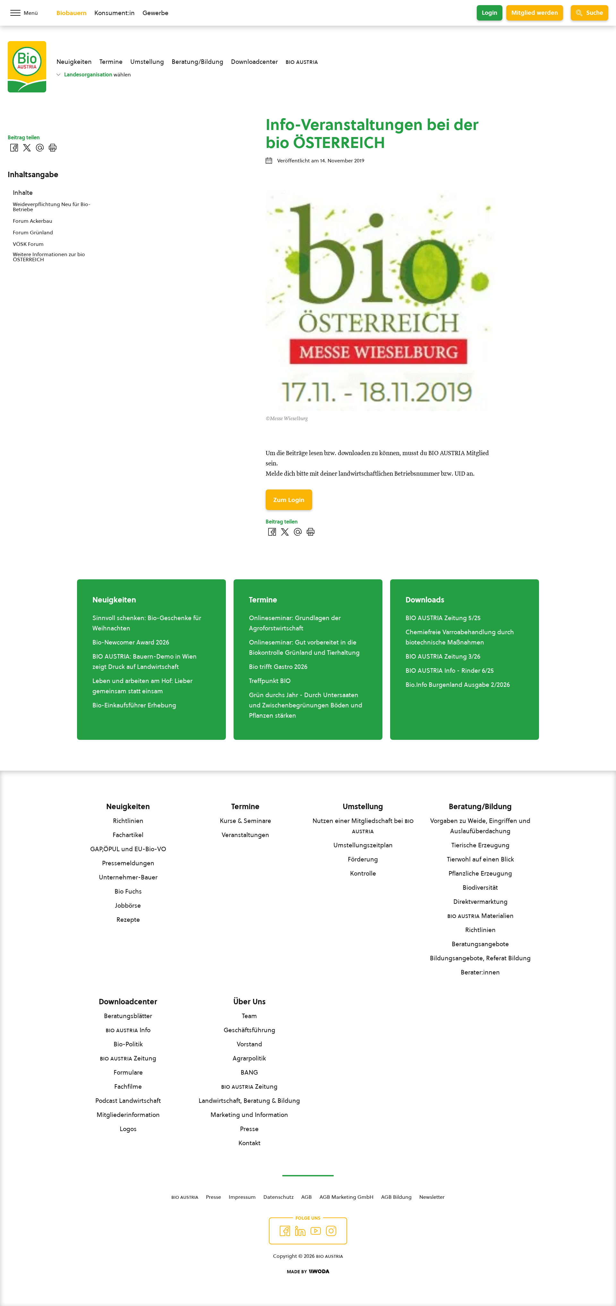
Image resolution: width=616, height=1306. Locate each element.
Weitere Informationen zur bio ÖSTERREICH (49, 257)
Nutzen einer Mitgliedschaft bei (363, 826)
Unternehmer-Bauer (128, 877)
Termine (111, 61)
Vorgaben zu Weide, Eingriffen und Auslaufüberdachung (480, 826)
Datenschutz (278, 1196)
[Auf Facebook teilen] (272, 531)
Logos (128, 1129)
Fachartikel (128, 835)
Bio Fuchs (128, 891)
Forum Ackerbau (32, 220)
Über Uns (249, 1002)
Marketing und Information (249, 1115)
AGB (306, 1196)
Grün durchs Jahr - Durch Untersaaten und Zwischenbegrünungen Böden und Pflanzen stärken (305, 705)
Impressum (242, 1196)
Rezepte (128, 919)
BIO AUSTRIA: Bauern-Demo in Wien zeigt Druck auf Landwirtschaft (144, 661)
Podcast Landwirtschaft (128, 1100)
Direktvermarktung (480, 901)
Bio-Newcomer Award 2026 (130, 642)
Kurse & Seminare (245, 821)
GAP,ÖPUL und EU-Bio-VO (128, 849)
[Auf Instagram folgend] (331, 1231)
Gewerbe (155, 13)
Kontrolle (363, 873)
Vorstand (249, 1044)
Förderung (363, 859)
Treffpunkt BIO (270, 681)
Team (249, 1016)
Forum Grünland (33, 232)
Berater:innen (480, 972)
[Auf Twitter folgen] (300, 1231)
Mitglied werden (534, 13)
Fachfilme (128, 1086)
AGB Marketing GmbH (346, 1196)
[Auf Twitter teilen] (284, 531)
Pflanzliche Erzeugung (480, 873)
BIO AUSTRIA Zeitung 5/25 (443, 618)
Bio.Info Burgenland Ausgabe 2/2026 (458, 684)
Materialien (480, 916)
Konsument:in (114, 13)
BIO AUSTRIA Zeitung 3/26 (443, 656)
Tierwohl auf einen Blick (480, 859)
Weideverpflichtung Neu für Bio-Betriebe (51, 207)
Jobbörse (128, 905)
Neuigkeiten (74, 61)
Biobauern (71, 13)
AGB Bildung (396, 1196)
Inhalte (23, 192)
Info (128, 1030)
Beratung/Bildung (197, 61)
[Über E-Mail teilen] (297, 531)
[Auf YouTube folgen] (315, 1231)
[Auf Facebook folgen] (285, 1231)
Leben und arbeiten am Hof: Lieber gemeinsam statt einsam (142, 686)
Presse (249, 1129)
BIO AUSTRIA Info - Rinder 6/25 (450, 670)
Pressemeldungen (128, 863)
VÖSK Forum (28, 243)
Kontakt (249, 1143)
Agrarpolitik (249, 1058)
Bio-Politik (128, 1044)
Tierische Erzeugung (480, 845)
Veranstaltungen (245, 835)
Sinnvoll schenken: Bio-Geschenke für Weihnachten (146, 623)
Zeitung (128, 1058)
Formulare (128, 1072)
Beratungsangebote (480, 944)
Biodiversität (480, 887)
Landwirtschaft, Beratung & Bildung (249, 1100)
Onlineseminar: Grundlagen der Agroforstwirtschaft (295, 623)
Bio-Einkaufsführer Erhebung (134, 705)
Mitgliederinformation (128, 1115)
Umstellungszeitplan (363, 845)
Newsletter (432, 1196)
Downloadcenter (254, 61)
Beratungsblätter (128, 1016)
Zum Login (288, 500)
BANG (249, 1072)
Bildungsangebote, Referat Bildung (480, 958)
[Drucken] (310, 531)
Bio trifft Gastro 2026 (278, 666)
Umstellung (147, 61)
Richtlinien (128, 821)
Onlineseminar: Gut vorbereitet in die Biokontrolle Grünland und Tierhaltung (304, 647)
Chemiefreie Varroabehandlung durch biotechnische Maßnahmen (460, 637)
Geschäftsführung (249, 1030)
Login (489, 13)
